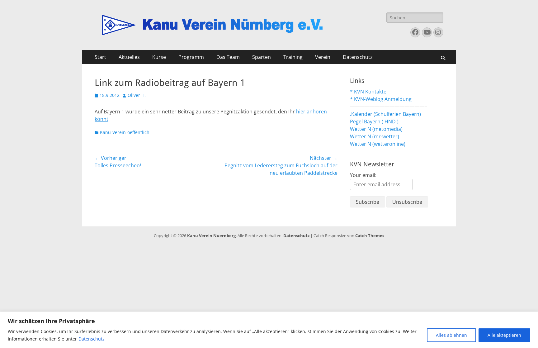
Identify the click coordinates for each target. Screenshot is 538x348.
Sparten (261, 57)
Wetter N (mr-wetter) (374, 136)
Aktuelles (129, 57)
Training (293, 57)
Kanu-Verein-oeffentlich (124, 132)
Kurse (159, 57)
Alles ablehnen (451, 335)
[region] (269, 330)
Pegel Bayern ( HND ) (374, 121)
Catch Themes (369, 235)
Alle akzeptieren (504, 335)
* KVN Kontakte (368, 91)
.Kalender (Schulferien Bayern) (385, 114)
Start (100, 57)
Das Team (228, 57)
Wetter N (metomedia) (376, 129)
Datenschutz (91, 339)
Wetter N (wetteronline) (377, 144)
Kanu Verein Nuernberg (211, 235)
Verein (322, 57)
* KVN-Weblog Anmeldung (381, 99)
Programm (191, 57)
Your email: (363, 175)
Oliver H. (137, 95)
